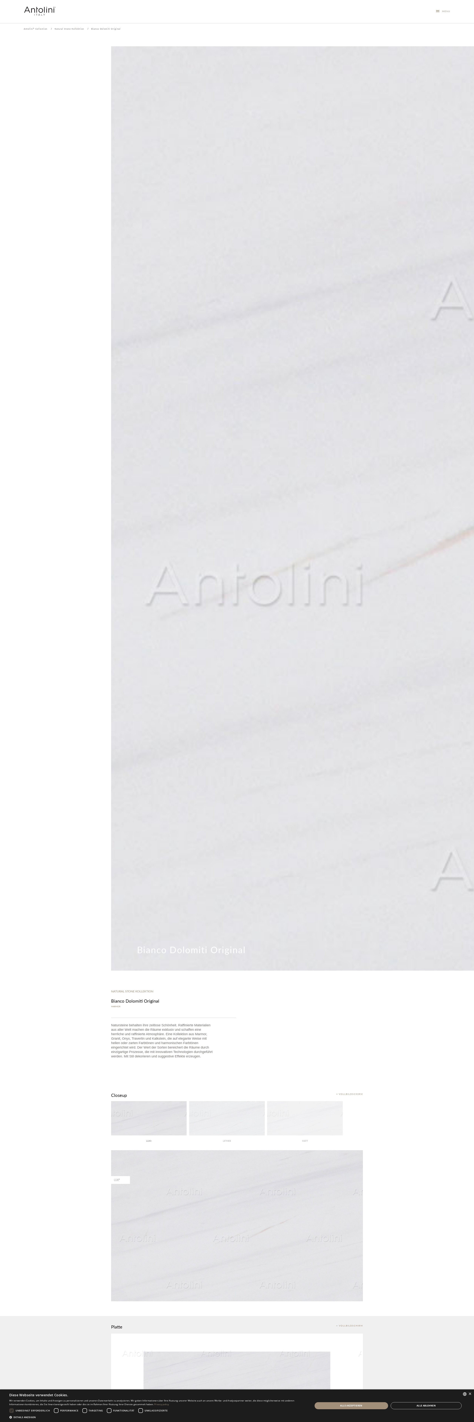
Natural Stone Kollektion (69, 28)
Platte (116, 1326)
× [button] (469, 1394)
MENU (444, 11)
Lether (227, 1140)
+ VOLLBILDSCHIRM (349, 1094)
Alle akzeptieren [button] (351, 1405)
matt (305, 1140)
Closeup (119, 1095)
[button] (156, 1417)
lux (148, 1140)
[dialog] (237, 1405)
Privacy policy (161, 1404)
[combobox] (465, 1394)
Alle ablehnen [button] (426, 1405)
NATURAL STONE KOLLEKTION (132, 991)
